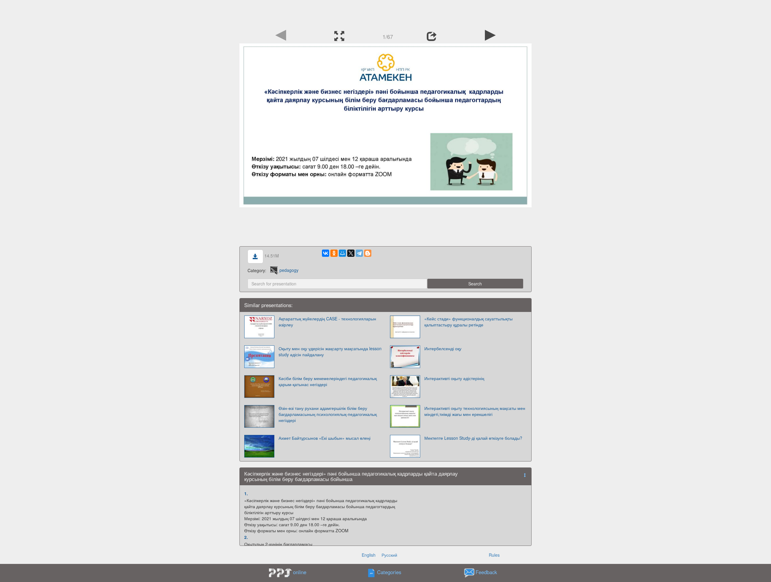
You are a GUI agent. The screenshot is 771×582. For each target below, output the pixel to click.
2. (246, 537)
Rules (494, 555)
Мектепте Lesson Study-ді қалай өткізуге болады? (473, 438)
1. (246, 493)
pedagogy (288, 270)
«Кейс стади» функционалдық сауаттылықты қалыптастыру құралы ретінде (468, 322)
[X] (350, 253)
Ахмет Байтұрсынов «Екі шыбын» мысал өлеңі (324, 438)
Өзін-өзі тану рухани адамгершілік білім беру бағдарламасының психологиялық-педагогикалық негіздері (328, 414)
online (299, 572)
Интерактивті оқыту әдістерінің (454, 378)
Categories (389, 572)
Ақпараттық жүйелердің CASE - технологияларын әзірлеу (327, 322)
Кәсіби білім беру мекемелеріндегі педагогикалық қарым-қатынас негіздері (328, 381)
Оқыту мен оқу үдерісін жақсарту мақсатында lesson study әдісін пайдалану (330, 351)
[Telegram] (359, 253)
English (369, 555)
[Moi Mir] (342, 253)
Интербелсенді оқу (442, 348)
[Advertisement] (385, 13)
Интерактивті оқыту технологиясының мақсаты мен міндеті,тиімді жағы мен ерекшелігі (474, 411)
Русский (389, 555)
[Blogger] (367, 253)
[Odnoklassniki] (334, 253)
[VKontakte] (325, 253)
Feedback (486, 572)
